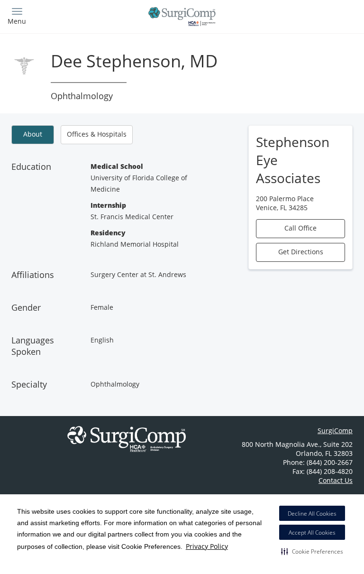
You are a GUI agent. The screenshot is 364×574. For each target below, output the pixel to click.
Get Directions (300, 251)
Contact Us (335, 480)
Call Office (300, 227)
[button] (312, 551)
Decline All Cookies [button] (312, 513)
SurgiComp (335, 430)
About (32, 134)
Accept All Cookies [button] (312, 532)
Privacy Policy (207, 546)
